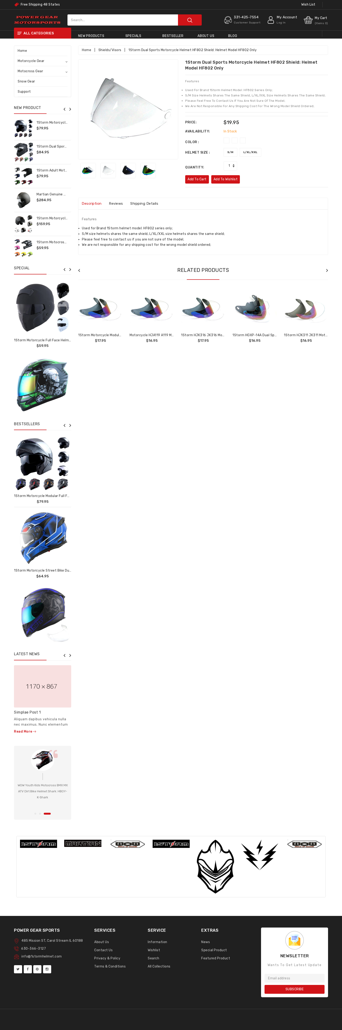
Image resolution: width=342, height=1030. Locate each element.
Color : (192, 142)
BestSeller (173, 36)
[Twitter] (18, 969)
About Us (101, 942)
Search (153, 958)
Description (92, 203)
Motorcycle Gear (31, 61)
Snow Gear (26, 81)
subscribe (294, 989)
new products (91, 36)
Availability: (197, 131)
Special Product (214, 950)
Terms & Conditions (110, 966)
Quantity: (194, 167)
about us (206, 36)
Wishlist (154, 950)
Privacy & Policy (107, 958)
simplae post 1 (27, 712)
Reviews (116, 203)
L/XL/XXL (250, 152)
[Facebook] (28, 969)
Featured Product (215, 958)
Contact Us (103, 950)
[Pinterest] (37, 969)
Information (157, 942)
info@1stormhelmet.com (41, 956)
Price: (191, 122)
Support (24, 92)
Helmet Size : (197, 153)
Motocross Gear (30, 71)
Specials (133, 36)
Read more (23, 732)
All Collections (159, 966)
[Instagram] (47, 969)
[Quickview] (54, 462)
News (205, 942)
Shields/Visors (109, 50)
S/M (230, 152)
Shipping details (144, 203)
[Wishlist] (42, 462)
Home (22, 51)
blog (232, 36)
